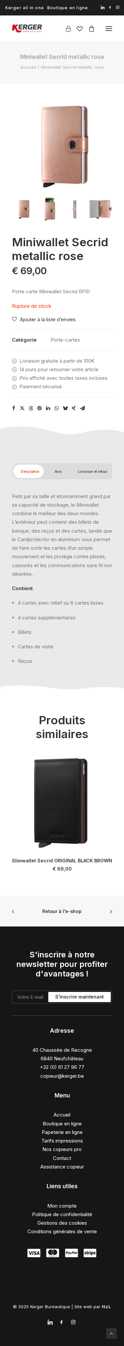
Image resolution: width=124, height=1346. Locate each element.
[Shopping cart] (89, 29)
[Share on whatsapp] (57, 408)
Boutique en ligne (67, 7)
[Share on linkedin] (48, 408)
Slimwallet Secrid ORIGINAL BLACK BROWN (62, 860)
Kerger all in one (24, 7)
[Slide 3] (74, 209)
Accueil (28, 67)
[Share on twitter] (22, 408)
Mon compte (62, 1206)
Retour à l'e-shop (61, 911)
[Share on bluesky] (65, 408)
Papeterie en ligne (62, 1132)
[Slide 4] (100, 209)
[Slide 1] (23, 209)
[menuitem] (24, 7)
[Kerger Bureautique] (27, 28)
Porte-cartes (65, 340)
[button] (102, 7)
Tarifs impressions (62, 1141)
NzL (106, 1306)
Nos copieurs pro (62, 1149)
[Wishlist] (77, 29)
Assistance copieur (62, 1167)
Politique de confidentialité (62, 1214)
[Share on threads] (31, 408)
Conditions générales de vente (62, 1231)
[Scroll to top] (111, 1333)
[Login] (65, 29)
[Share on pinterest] (39, 408)
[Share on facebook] (14, 408)
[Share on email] (82, 408)
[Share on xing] (74, 408)
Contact (62, 1158)
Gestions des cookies (62, 1223)
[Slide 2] (49, 209)
